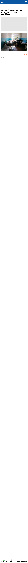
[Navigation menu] (26, 2)
